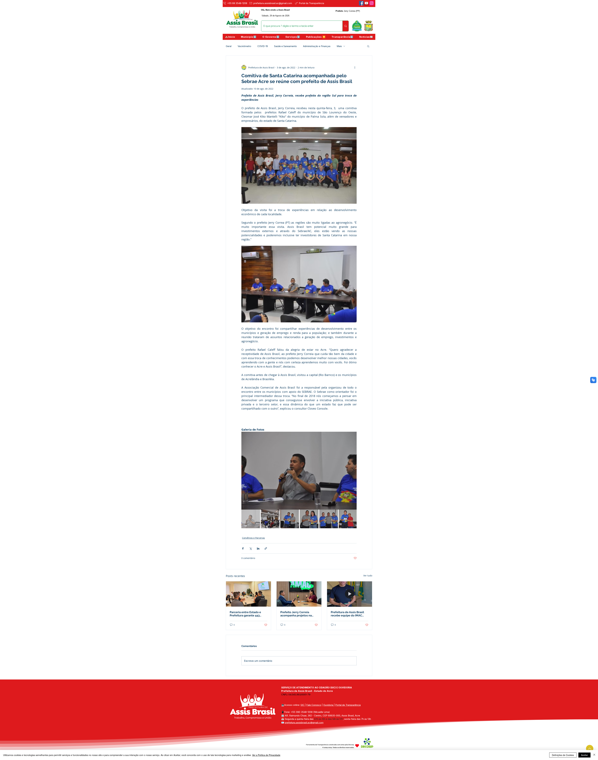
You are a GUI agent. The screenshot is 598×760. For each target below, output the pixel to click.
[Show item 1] (250, 519)
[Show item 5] (328, 519)
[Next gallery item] (353, 471)
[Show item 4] (309, 519)
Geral (228, 46)
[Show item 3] (289, 519)
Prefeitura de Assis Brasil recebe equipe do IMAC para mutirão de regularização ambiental (347, 613)
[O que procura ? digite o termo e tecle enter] (345, 26)
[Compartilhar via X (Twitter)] (250, 548)
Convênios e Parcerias (253, 537)
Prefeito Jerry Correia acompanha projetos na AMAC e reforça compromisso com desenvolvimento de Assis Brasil (298, 613)
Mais (339, 46)
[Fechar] (594, 755)
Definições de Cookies (563, 755)
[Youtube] (366, 3)
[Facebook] (361, 3)
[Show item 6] (348, 519)
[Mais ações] (355, 67)
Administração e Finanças (316, 46)
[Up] (589, 748)
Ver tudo (367, 575)
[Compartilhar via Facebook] (242, 548)
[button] (249, 37)
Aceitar (584, 755)
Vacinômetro (244, 46)
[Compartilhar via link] (265, 548)
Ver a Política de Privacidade (266, 755)
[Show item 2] (270, 519)
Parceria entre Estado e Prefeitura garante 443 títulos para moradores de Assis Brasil (247, 613)
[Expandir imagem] (299, 471)
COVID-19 (262, 46)
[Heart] (357, 746)
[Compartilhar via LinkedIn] (258, 548)
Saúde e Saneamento (285, 46)
